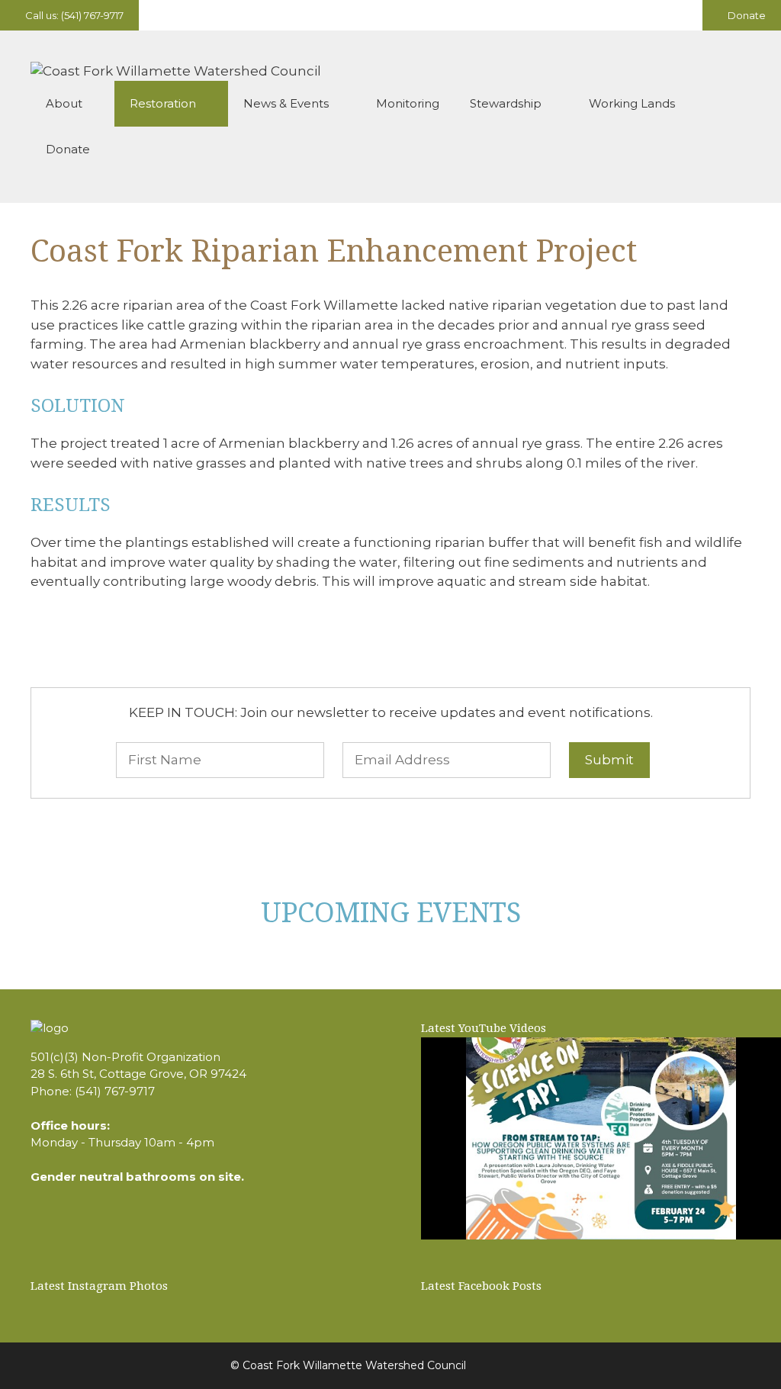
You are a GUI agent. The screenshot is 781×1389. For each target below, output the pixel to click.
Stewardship (506, 103)
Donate (745, 15)
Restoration (163, 103)
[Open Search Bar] (727, 149)
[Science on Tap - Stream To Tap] (601, 1138)
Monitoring (407, 103)
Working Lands (632, 103)
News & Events (286, 103)
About (64, 103)
